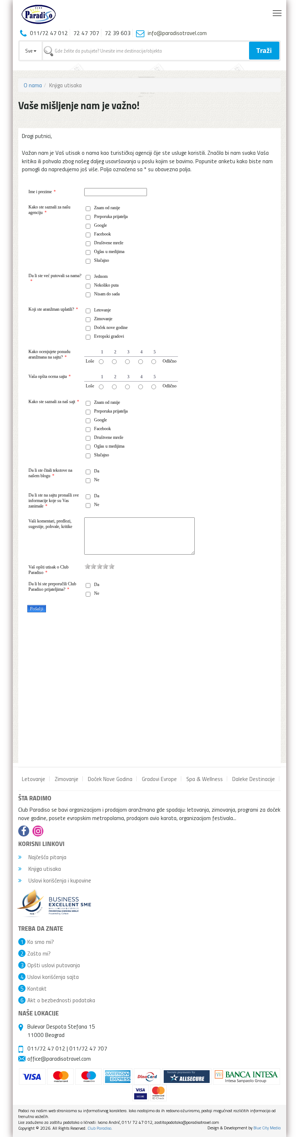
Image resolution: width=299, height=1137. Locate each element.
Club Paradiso (99, 1128)
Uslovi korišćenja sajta (53, 977)
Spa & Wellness (204, 779)
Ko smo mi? (40, 942)
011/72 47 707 (88, 1048)
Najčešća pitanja (46, 857)
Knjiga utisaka (44, 869)
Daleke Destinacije (253, 779)
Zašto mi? (39, 953)
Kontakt (37, 988)
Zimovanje (66, 779)
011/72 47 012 (46, 1048)
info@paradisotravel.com (177, 33)
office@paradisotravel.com (59, 1058)
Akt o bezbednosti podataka (61, 1000)
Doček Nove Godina (110, 779)
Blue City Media (267, 1128)
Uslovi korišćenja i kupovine (59, 880)
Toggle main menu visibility (277, 12)
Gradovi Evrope (159, 779)
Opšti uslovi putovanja (53, 965)
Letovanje (33, 779)
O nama (33, 85)
